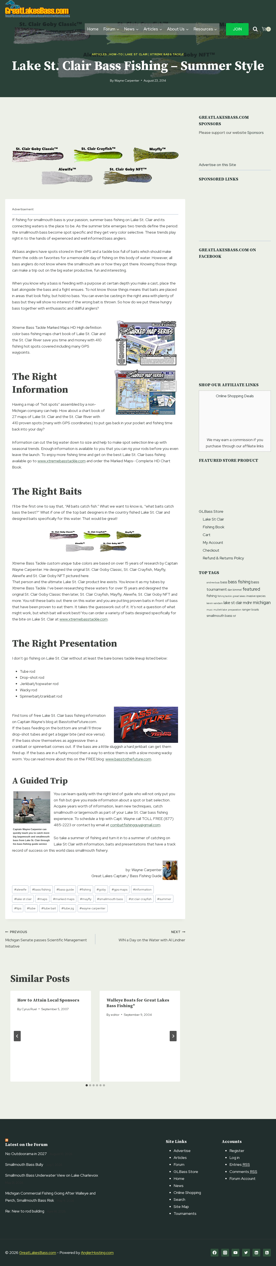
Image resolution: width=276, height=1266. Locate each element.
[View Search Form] (255, 29)
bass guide (65, 889)
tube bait (48, 908)
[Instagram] (225, 1253)
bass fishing (41, 889)
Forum (179, 1164)
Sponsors (255, 132)
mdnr (247, 602)
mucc (210, 609)
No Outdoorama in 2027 (26, 1153)
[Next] (173, 1036)
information (142, 889)
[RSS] (267, 1253)
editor (115, 1015)
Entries (239, 1164)
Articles (99, 54)
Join (237, 29)
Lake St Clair (136, 54)
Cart (206, 534)
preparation (234, 609)
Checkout (211, 550)
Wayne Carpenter (126, 80)
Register (236, 1150)
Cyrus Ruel (29, 1009)
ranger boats (250, 609)
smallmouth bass (110, 899)
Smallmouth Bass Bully (24, 1164)
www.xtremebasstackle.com (62, 460)
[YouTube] (235, 1253)
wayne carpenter (92, 908)
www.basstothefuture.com (128, 758)
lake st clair (23, 899)
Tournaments (185, 1213)
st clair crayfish (140, 899)
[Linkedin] (256, 1253)
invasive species (255, 596)
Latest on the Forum (26, 1144)
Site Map (181, 1206)
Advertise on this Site (217, 164)
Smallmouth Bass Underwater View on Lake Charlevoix (51, 1175)
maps (42, 899)
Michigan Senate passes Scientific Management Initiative (46, 939)
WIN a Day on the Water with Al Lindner (152, 936)
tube (31, 908)
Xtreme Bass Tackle (167, 54)
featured (251, 589)
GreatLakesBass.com (37, 1252)
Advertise (182, 1150)
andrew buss (213, 582)
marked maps (63, 899)
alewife (20, 889)
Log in (234, 1157)
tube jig (67, 908)
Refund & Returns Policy (223, 557)
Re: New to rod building (24, 1211)
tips (17, 908)
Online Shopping (187, 1192)
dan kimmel (235, 590)
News (178, 1185)
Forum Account (242, 1178)
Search (179, 1199)
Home (93, 29)
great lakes (239, 596)
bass (223, 582)
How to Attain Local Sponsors (48, 1000)
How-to (116, 54)
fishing (85, 889)
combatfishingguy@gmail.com (135, 824)
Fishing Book (213, 526)
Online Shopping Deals (235, 395)
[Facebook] (214, 1253)
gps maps (119, 889)
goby (101, 889)
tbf (234, 615)
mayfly (85, 899)
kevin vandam (215, 603)
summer (164, 899)
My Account (213, 542)
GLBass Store (211, 511)
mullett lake (220, 609)
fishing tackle (225, 596)
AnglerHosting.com (97, 1252)
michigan (262, 602)
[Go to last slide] (17, 1036)
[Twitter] (246, 1253)
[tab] (87, 1085)
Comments (243, 1171)
